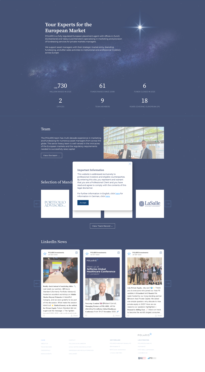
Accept (83, 203)
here (117, 193)
